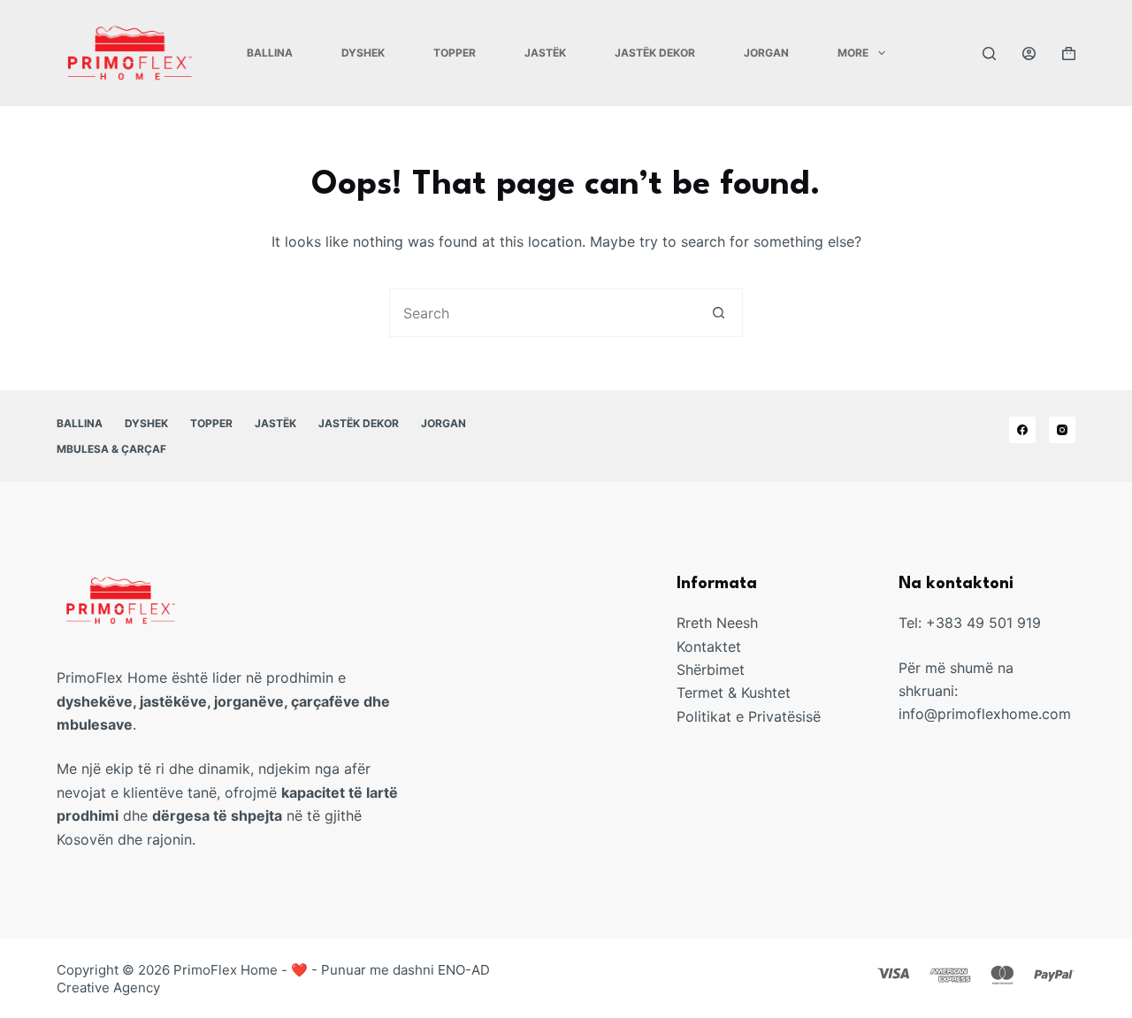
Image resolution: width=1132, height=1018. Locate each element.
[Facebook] (1022, 430)
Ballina (270, 52)
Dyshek (363, 52)
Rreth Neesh (717, 622)
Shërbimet (711, 669)
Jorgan (766, 52)
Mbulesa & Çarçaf (111, 448)
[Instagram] (1062, 430)
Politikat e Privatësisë (749, 716)
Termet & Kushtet (734, 692)
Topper (454, 52)
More (853, 52)
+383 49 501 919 (983, 622)
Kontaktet (709, 646)
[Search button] (718, 312)
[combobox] (542, 312)
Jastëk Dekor (655, 52)
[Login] (1029, 53)
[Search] (989, 53)
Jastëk (545, 52)
